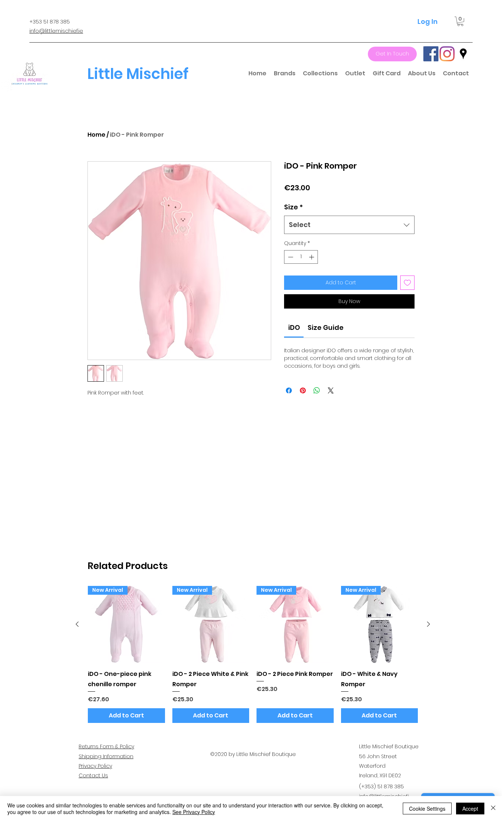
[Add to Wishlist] (407, 283)
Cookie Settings (427, 808)
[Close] (493, 808)
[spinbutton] (301, 257)
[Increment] (312, 257)
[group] (253, 654)
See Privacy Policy (193, 811)
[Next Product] (428, 624)
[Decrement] (289, 257)
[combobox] (349, 225)
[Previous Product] (77, 624)
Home (96, 134)
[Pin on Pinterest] (302, 390)
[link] (294, 327)
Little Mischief (138, 74)
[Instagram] (447, 53)
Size (293, 207)
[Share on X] (330, 390)
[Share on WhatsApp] (316, 390)
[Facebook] (430, 53)
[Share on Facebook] (288, 390)
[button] (460, 21)
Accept (470, 808)
